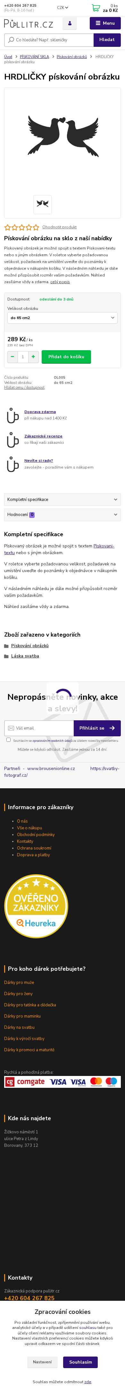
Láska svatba (25, 656)
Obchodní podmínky (36, 835)
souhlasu (87, 1327)
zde (87, 1381)
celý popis (60, 281)
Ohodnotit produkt (59, 227)
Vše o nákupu (29, 828)
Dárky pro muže (19, 983)
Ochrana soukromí (34, 848)
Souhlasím (80, 1362)
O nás (22, 821)
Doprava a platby (33, 855)
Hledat (107, 40)
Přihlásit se (92, 728)
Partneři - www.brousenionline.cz (47, 769)
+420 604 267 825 (20, 5)
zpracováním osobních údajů (52, 741)
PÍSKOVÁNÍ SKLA (34, 57)
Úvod (8, 57)
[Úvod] (28, 23)
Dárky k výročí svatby (24, 1039)
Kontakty (25, 841)
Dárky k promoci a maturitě (29, 1050)
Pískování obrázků (72, 57)
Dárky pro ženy (18, 994)
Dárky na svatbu (19, 1027)
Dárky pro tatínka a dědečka (30, 1005)
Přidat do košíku (66, 357)
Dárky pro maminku (22, 1016)
